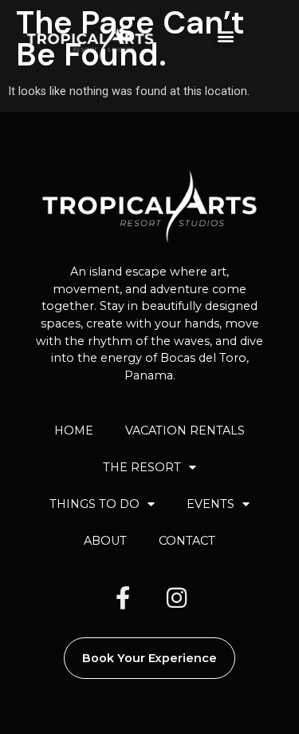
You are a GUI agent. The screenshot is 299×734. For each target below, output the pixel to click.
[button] (226, 35)
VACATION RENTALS (185, 430)
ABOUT (105, 541)
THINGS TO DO (94, 504)
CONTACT (187, 541)
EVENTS (210, 504)
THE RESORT (142, 467)
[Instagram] (177, 598)
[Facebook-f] (123, 598)
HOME (73, 430)
